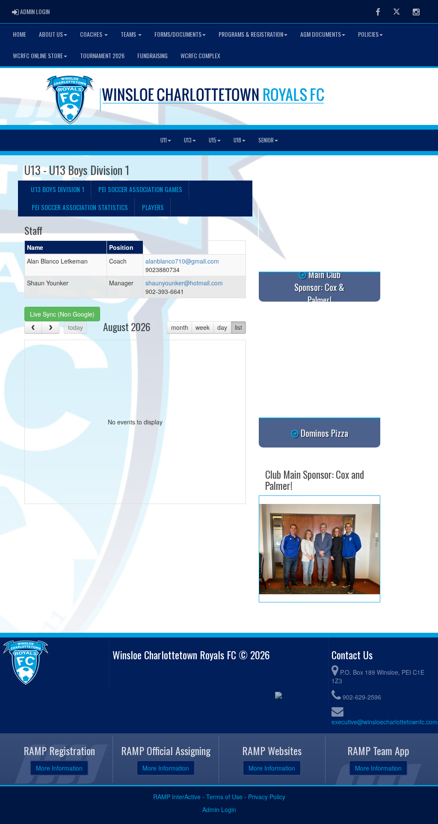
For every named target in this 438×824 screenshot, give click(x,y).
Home (19, 34)
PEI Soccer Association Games (140, 189)
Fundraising (152, 55)
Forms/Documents (177, 34)
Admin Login (219, 809)
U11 (163, 140)
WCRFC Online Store (38, 55)
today (75, 327)
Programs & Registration (251, 34)
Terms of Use (224, 796)
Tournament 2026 (102, 55)
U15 (212, 140)
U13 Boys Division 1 (57, 189)
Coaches (92, 34)
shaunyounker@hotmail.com (184, 283)
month (179, 327)
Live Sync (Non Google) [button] (62, 314)
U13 (188, 140)
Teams (129, 34)
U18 (237, 140)
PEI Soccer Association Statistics (80, 207)
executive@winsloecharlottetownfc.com (384, 721)
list (238, 327)
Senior (266, 140)
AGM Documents (320, 34)
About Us (51, 34)
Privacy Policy (266, 796)
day (222, 327)
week (202, 327)
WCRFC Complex (200, 55)
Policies (368, 34)
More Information (59, 768)
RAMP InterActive (177, 796)
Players (153, 207)
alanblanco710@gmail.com (182, 261)
